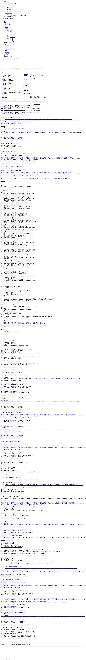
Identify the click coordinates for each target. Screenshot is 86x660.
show (34, 76)
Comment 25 (3, 574)
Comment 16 (3, 477)
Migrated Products (8, 56)
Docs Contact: (4, 93)
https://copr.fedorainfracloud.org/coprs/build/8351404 (13, 128)
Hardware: (4, 84)
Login (4, 1)
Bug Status (12, 39)
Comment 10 (3, 389)
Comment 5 (3, 166)
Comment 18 (3, 496)
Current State (10, 30)
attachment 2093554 (8, 391)
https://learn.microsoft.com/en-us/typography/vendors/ (13, 361)
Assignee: (4, 90)
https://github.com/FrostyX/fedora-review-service (12, 138)
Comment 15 (3, 458)
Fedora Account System (9, 5)
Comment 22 (3, 535)
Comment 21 (3, 518)
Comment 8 (3, 367)
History (40, 75)
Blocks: (4, 98)
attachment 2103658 (8, 606)
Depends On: (4, 97)
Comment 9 (3, 372)
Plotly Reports (10, 38)
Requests (6, 28)
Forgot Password (9, 14)
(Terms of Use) (37, 104)
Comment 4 (3, 155)
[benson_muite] (33, 78)
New (4, 21)
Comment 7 (3, 181)
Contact (6, 54)
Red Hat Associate (8, 7)
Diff (39, 105)
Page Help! (7, 44)
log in (7, 644)
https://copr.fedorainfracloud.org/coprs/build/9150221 (13, 397)
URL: (4, 94)
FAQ (6, 50)
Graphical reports (13, 33)
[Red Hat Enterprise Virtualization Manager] (37, 92)
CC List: (25, 79)
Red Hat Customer (9, 9)
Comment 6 (3, 170)
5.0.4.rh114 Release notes (10, 49)
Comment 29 (3, 609)
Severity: (4, 88)
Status (4, 75)
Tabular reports (12, 32)
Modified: (26, 75)
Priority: (4, 87)
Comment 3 (3, 151)
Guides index (7, 51)
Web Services (7, 53)
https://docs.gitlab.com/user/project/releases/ (11, 547)
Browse (6, 27)
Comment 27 (3, 596)
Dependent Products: (25, 93)
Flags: (26, 96)
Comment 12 (3, 412)
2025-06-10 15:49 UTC (5, 106)
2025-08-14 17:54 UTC (5, 113)
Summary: (2, 69)
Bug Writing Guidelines (9, 45)
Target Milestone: (4, 89)
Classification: (4, 79)
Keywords (4, 72)
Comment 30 (3, 627)
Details (36, 105)
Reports (7, 29)
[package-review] (33, 79)
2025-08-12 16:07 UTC (5, 108)
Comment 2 (3, 143)
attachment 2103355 (8, 514)
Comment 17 (3, 482)
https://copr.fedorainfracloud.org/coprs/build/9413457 (13, 582)
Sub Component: (4, 81)
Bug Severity (12, 40)
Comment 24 (3, 566)
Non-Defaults (12, 41)
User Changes (12, 37)
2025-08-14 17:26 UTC (5, 111)
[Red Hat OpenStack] (37, 93)
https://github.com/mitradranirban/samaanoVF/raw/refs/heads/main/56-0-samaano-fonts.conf (21, 322)
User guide (7, 52)
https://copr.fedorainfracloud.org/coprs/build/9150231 (13, 426)
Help (4, 43)
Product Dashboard (8, 42)
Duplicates (12, 34)
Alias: (4, 76)
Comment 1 (3, 126)
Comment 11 (3, 395)
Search (4, 22)
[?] (3, 59)
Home (4, 20)
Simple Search (7, 23)
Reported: (26, 74)
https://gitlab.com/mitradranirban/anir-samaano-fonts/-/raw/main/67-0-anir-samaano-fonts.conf (26, 555)
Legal (6, 55)
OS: (4, 85)
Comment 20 (3, 513)
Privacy (1, 658)
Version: (4, 83)
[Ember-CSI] (37, 91)
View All (2, 114)
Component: (4, 80)
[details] (15, 391)
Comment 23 (3, 540)
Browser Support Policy (9, 47)
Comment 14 (3, 441)
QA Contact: (4, 92)
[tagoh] (33, 80)
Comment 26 (3, 579)
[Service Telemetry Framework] (37, 94)
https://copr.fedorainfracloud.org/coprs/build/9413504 (13, 612)
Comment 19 (3, 500)
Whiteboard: (4, 96)
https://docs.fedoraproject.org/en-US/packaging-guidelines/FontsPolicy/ (54, 178)
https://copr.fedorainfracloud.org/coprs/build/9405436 (13, 520)
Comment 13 (3, 423)
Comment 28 (3, 604)
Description (3, 117)
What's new (7, 46)
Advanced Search (8, 24)
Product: (4, 78)
